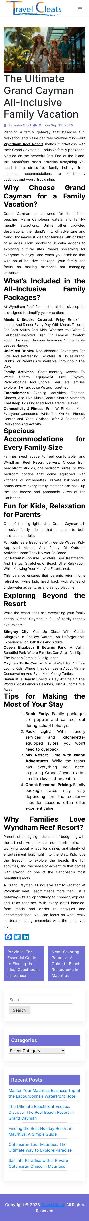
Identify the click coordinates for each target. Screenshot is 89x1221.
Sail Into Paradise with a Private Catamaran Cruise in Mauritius (38, 1163)
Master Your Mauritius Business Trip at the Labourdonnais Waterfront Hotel (44, 1093)
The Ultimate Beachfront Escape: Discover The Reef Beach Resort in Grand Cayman (41, 1112)
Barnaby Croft (19, 125)
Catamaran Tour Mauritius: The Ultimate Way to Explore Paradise (40, 1147)
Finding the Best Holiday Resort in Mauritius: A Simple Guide (40, 1131)
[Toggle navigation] (80, 8)
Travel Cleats (53, 1204)
